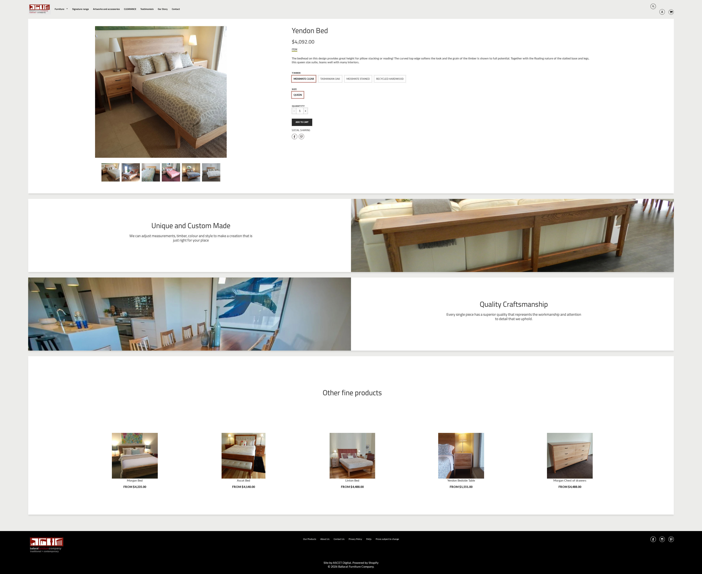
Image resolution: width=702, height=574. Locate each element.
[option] (160, 92)
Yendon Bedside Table (461, 480)
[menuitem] (61, 9)
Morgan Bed (135, 480)
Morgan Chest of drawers (569, 480)
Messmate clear (304, 78)
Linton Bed (352, 480)
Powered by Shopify (365, 562)
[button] (302, 122)
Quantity (298, 106)
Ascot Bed (243, 480)
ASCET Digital (342, 562)
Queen (298, 94)
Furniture (60, 9)
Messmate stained (358, 78)
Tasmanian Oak (330, 78)
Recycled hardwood (390, 78)
